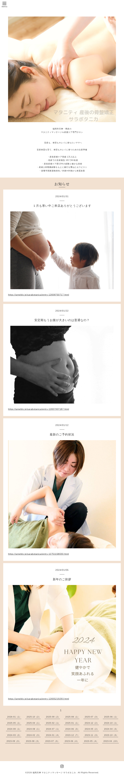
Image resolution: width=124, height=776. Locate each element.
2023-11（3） (92, 735)
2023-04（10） (111, 741)
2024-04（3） (111, 729)
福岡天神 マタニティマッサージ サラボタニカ (55, 772)
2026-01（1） (14, 717)
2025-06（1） (111, 717)
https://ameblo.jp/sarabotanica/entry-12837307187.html (38, 409)
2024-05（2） (92, 729)
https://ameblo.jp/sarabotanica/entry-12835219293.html (38, 698)
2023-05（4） (91, 741)
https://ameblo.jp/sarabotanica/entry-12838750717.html (38, 294)
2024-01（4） (53, 735)
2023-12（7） (72, 735)
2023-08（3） (33, 741)
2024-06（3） (72, 729)
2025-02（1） (53, 723)
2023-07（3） (52, 741)
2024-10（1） (111, 723)
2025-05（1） (14, 723)
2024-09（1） (14, 729)
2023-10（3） (111, 735)
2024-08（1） (34, 729)
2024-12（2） (92, 723)
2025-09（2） (53, 717)
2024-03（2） (14, 735)
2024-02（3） (34, 735)
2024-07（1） (53, 729)
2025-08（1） (72, 717)
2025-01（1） (72, 723)
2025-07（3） (92, 717)
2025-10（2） (34, 717)
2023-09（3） (14, 741)
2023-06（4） (72, 741)
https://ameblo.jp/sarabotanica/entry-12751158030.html (38, 554)
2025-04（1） (34, 723)
